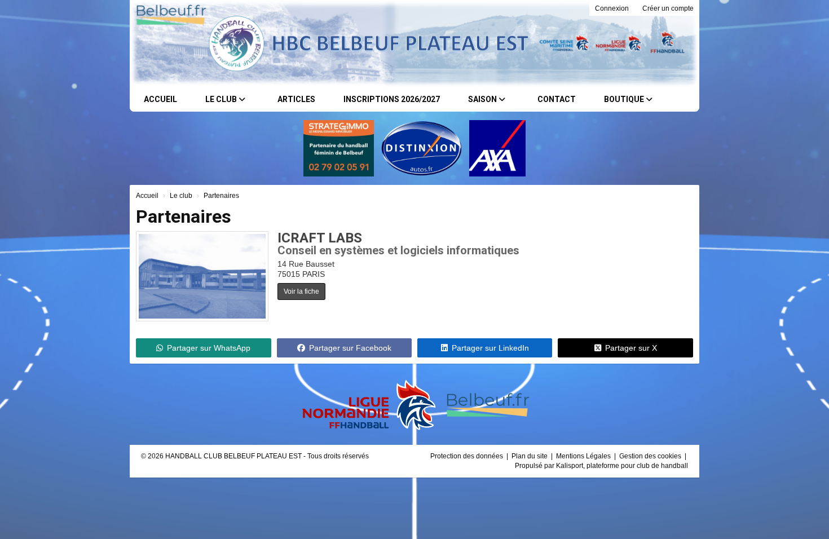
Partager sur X (631, 347)
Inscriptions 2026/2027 (391, 99)
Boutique (625, 99)
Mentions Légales (584, 456)
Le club (222, 99)
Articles (296, 99)
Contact (556, 99)
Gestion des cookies (651, 456)
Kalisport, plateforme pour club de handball (622, 466)
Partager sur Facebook (350, 347)
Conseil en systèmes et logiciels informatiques (398, 250)
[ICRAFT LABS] (202, 276)
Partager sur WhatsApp (208, 347)
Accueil (160, 99)
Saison (483, 99)
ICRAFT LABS (319, 238)
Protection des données (467, 456)
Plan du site (530, 456)
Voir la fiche (301, 291)
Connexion (612, 8)
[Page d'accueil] (161, 43)
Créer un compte (668, 8)
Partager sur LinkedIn (490, 347)
